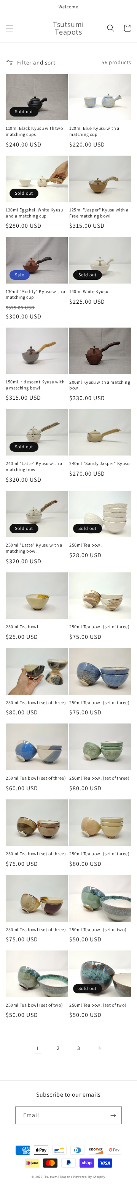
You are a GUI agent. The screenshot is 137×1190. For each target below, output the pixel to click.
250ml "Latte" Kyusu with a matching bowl (34, 548)
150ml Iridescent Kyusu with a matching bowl (35, 385)
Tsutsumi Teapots (58, 1176)
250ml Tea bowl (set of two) (97, 929)
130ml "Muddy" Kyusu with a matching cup (35, 294)
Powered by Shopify (89, 1176)
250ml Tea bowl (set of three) (99, 626)
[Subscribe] (113, 1115)
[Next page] (99, 1048)
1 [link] (37, 1048)
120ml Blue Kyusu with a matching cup (94, 131)
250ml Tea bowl (85, 545)
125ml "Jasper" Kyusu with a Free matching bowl (98, 213)
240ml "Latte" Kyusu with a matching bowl (34, 466)
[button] (9, 28)
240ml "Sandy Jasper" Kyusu (99, 463)
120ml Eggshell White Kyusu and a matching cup (34, 213)
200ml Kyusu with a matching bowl (99, 385)
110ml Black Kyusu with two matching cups (34, 131)
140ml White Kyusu (88, 291)
